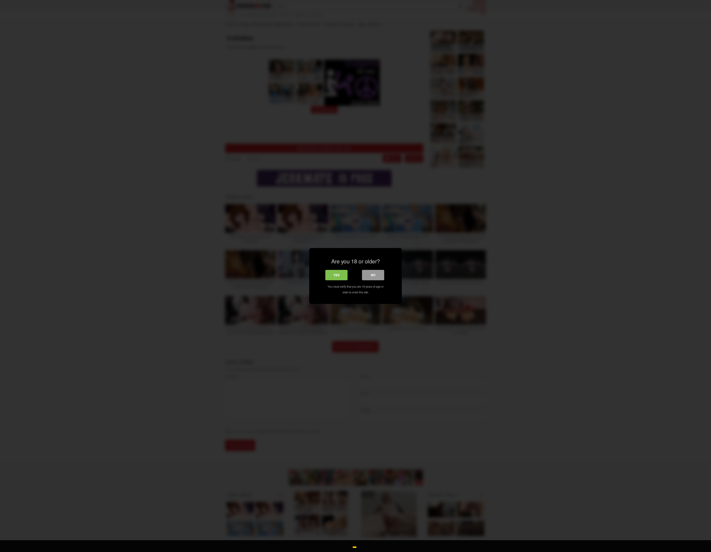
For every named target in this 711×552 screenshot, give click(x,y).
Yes (336, 275)
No (373, 275)
